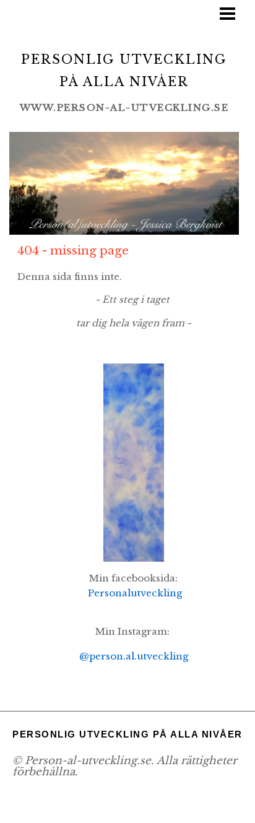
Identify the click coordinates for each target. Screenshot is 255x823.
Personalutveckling (135, 592)
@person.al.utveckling (133, 652)
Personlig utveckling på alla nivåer (127, 728)
